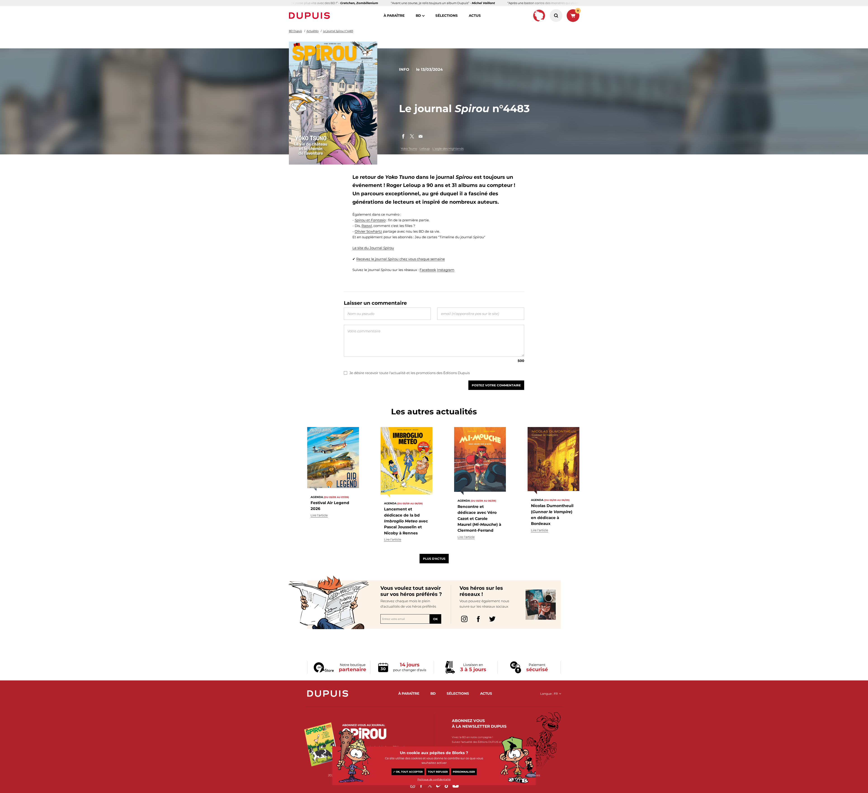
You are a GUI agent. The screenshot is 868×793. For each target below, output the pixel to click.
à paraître (394, 15)
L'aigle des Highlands (448, 148)
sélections (446, 15)
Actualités (312, 31)
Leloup (425, 148)
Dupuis (310, 15)
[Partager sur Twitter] (412, 136)
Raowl (366, 226)
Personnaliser (464, 771)
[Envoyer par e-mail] (420, 136)
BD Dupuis (295, 31)
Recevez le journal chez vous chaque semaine (400, 259)
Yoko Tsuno (409, 148)
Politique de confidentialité (434, 779)
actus (475, 15)
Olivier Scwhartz (368, 231)
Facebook (428, 270)
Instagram (445, 270)
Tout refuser (438, 771)
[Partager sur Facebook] (403, 136)
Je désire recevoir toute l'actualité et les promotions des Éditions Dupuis (409, 373)
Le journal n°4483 (338, 31)
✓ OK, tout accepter (408, 771)
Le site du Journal (373, 248)
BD (418, 15)
